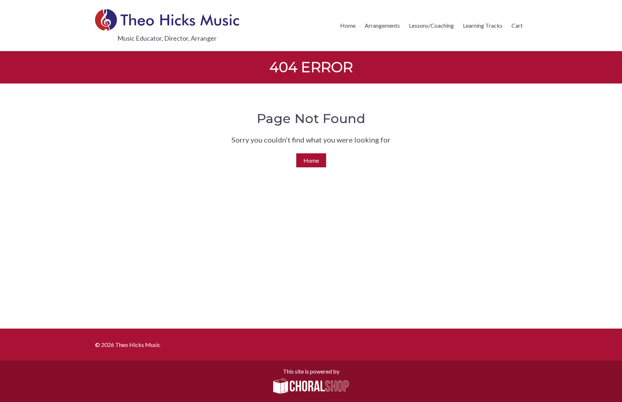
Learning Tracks (482, 25)
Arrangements (382, 25)
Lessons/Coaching (431, 25)
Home (348, 25)
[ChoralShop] (311, 386)
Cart (517, 25)
